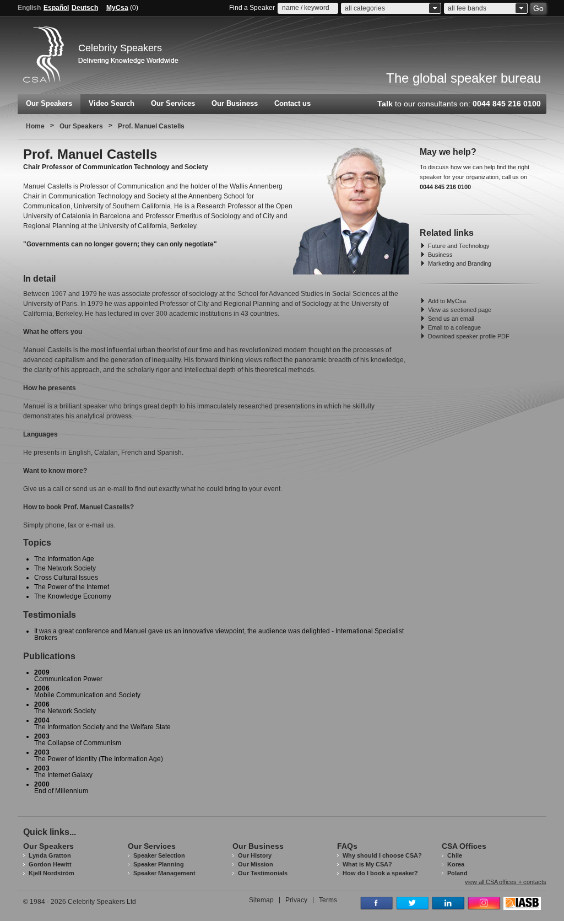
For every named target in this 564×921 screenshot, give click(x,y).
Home (35, 126)
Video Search (111, 103)
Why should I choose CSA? (382, 855)
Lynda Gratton (50, 855)
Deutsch (85, 8)
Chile (454, 855)
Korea (455, 864)
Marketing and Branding (459, 263)
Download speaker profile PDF (468, 336)
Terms (328, 900)
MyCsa (117, 8)
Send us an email (451, 318)
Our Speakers (49, 103)
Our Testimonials (263, 873)
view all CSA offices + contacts (505, 882)
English (29, 8)
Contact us (292, 103)
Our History (255, 855)
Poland (457, 873)
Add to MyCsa (447, 301)
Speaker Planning (158, 864)
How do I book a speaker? (380, 873)
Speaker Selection (159, 855)
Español (56, 8)
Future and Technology (459, 246)
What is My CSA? (367, 864)
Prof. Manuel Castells (151, 126)
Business (440, 254)
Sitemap (261, 900)
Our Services (173, 103)
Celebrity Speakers (120, 47)
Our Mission (255, 864)
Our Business (235, 103)
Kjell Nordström (51, 873)
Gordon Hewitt (50, 864)
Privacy (296, 900)
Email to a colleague (454, 327)
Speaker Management (164, 873)
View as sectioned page (459, 309)
